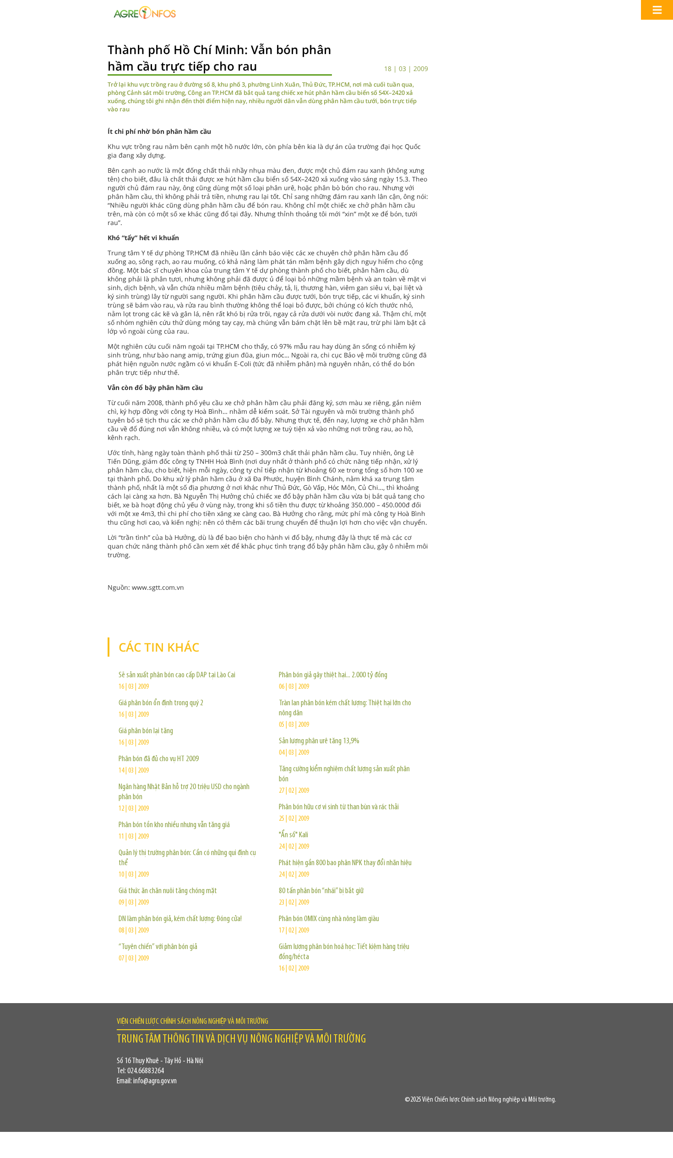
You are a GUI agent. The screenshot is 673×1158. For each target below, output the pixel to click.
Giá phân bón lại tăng (146, 731)
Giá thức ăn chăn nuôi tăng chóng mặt (168, 891)
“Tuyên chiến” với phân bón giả (158, 947)
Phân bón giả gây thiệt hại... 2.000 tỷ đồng (333, 675)
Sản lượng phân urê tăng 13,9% (319, 741)
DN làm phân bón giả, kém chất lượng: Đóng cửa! (180, 919)
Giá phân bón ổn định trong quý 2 (161, 703)
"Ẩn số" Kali (293, 835)
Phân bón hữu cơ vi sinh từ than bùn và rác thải (339, 807)
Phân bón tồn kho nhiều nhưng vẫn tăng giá (174, 825)
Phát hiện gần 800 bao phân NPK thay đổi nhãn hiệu (345, 863)
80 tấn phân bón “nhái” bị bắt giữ (321, 891)
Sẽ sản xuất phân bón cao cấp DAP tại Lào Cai (177, 675)
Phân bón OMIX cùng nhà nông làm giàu (329, 919)
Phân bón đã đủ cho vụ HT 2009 (159, 759)
